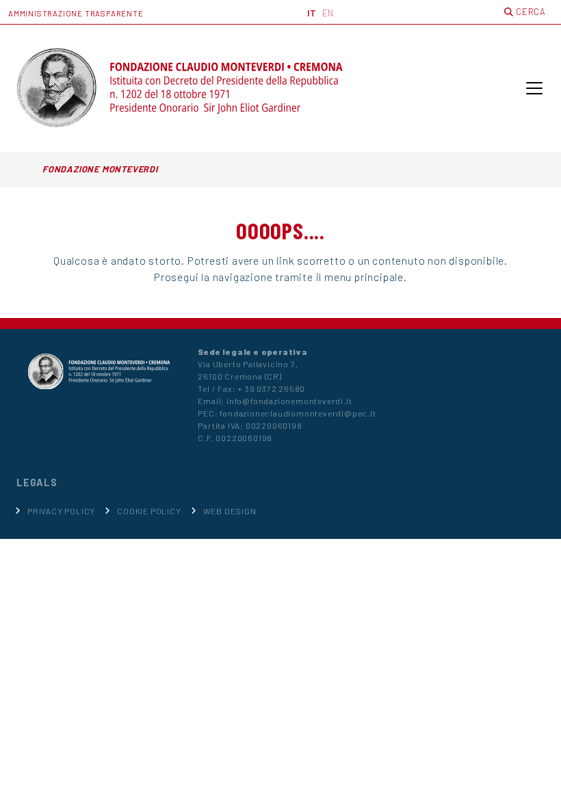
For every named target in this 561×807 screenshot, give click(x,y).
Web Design (230, 511)
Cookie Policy (149, 511)
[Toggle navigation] (534, 88)
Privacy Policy (61, 511)
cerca (529, 11)
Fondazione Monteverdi (100, 168)
